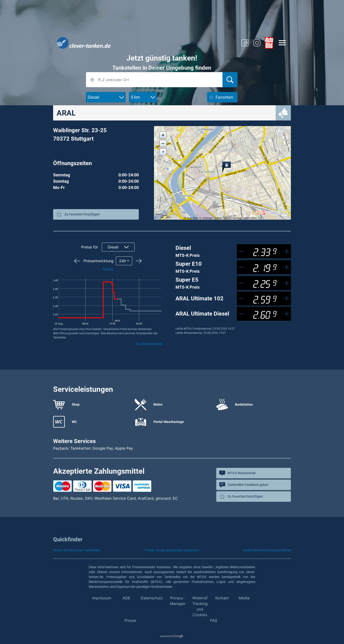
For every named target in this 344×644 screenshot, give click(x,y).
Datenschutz (152, 598)
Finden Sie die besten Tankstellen (76, 550)
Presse (130, 620)
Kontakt (222, 598)
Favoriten (224, 97)
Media (244, 598)
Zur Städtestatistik (149, 344)
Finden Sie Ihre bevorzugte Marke (267, 550)
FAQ (213, 620)
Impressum (101, 598)
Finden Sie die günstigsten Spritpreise (172, 550)
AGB (126, 598)
